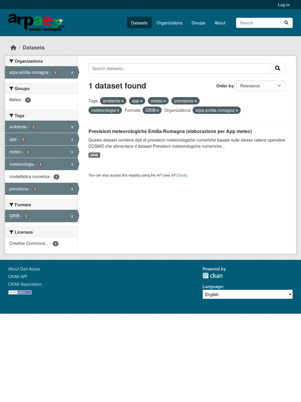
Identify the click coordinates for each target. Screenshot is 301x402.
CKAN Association (25, 284)
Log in (284, 4)
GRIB (94, 155)
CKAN (213, 276)
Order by (225, 86)
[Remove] (122, 101)
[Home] (13, 47)
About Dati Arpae (24, 269)
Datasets (139, 23)
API (159, 174)
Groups (198, 23)
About (220, 23)
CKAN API (17, 276)
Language (213, 286)
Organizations (170, 23)
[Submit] (286, 23)
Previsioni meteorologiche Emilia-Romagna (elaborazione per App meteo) (170, 131)
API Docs (178, 174)
